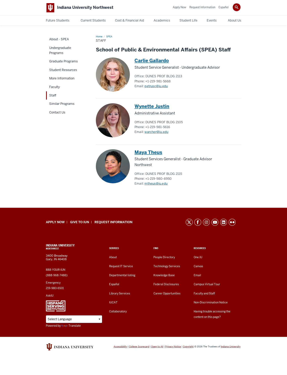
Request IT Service (121, 266)
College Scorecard (139, 346)
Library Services (119, 293)
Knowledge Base (164, 275)
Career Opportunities (166, 293)
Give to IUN (79, 222)
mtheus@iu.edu (156, 184)
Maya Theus (148, 152)
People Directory (164, 257)
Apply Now (55, 222)
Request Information (113, 222)
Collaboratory (118, 311)
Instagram (206, 222)
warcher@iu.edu (156, 132)
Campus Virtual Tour (207, 284)
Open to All (157, 346)
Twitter (189, 222)
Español (114, 284)
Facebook (197, 222)
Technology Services (166, 266)
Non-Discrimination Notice (211, 302)
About (113, 257)
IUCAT (113, 302)
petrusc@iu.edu (156, 86)
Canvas (198, 266)
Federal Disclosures (166, 284)
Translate (75, 325)
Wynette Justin (152, 106)
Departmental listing (122, 275)
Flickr (232, 222)
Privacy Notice (173, 346)
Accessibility (120, 346)
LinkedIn (223, 222)
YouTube (214, 222)
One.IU (198, 257)
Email (197, 275)
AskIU (49, 295)
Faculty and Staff (204, 293)
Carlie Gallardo (152, 61)
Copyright (188, 346)
